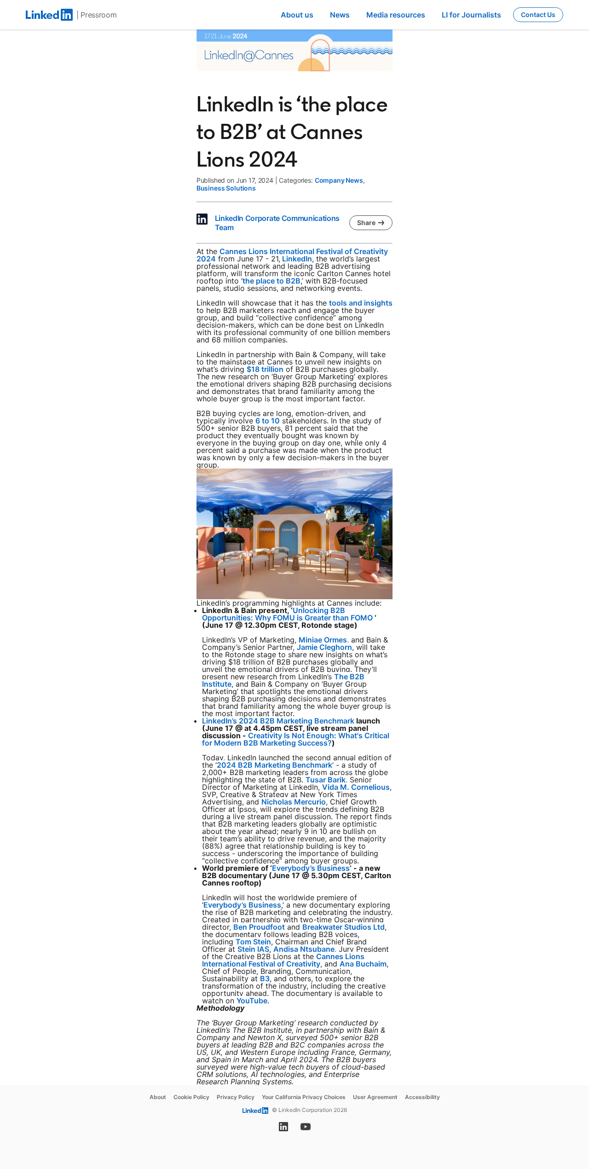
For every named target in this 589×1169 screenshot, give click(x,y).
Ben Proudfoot (259, 927)
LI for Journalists (471, 14)
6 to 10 (267, 420)
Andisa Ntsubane (304, 949)
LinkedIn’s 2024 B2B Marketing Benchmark (278, 720)
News (340, 14)
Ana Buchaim (363, 963)
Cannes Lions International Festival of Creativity (283, 960)
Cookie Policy (191, 1097)
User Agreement (375, 1097)
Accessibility (422, 1097)
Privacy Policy (235, 1097)
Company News (339, 180)
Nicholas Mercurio (293, 801)
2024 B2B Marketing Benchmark (274, 765)
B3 (265, 978)
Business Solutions (226, 188)
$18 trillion (265, 369)
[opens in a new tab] (283, 1129)
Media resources (395, 14)
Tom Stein (253, 941)
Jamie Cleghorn (324, 647)
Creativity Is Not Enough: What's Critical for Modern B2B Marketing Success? (295, 739)
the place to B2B (271, 280)
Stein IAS (253, 949)
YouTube (252, 1000)
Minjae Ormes (323, 639)
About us (297, 14)
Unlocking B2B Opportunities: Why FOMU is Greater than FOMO (287, 614)
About (158, 1097)
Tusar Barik (326, 779)
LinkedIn (297, 258)
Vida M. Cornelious (356, 787)
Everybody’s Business (311, 868)
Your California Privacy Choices (304, 1097)
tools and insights (361, 302)
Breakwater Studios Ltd (343, 927)
